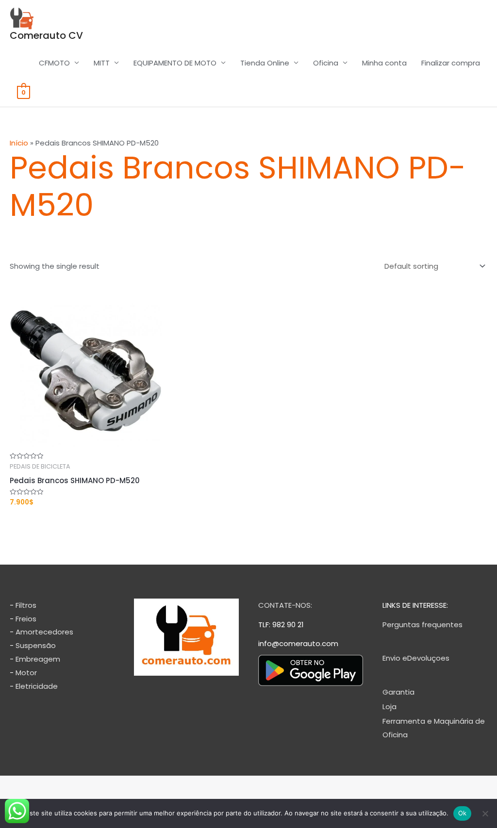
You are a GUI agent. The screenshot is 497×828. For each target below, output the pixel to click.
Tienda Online (264, 63)
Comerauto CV (46, 35)
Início (19, 143)
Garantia (398, 692)
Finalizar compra (450, 63)
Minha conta (384, 63)
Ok (462, 813)
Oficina (325, 63)
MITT (102, 63)
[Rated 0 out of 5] (86, 377)
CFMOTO (54, 63)
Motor (26, 672)
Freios (26, 619)
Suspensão (36, 645)
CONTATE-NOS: (285, 605)
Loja (389, 706)
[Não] (485, 813)
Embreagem (38, 659)
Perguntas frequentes (422, 624)
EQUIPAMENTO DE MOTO (174, 63)
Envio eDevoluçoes (415, 658)
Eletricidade (37, 686)
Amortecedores (44, 632)
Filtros (26, 605)
